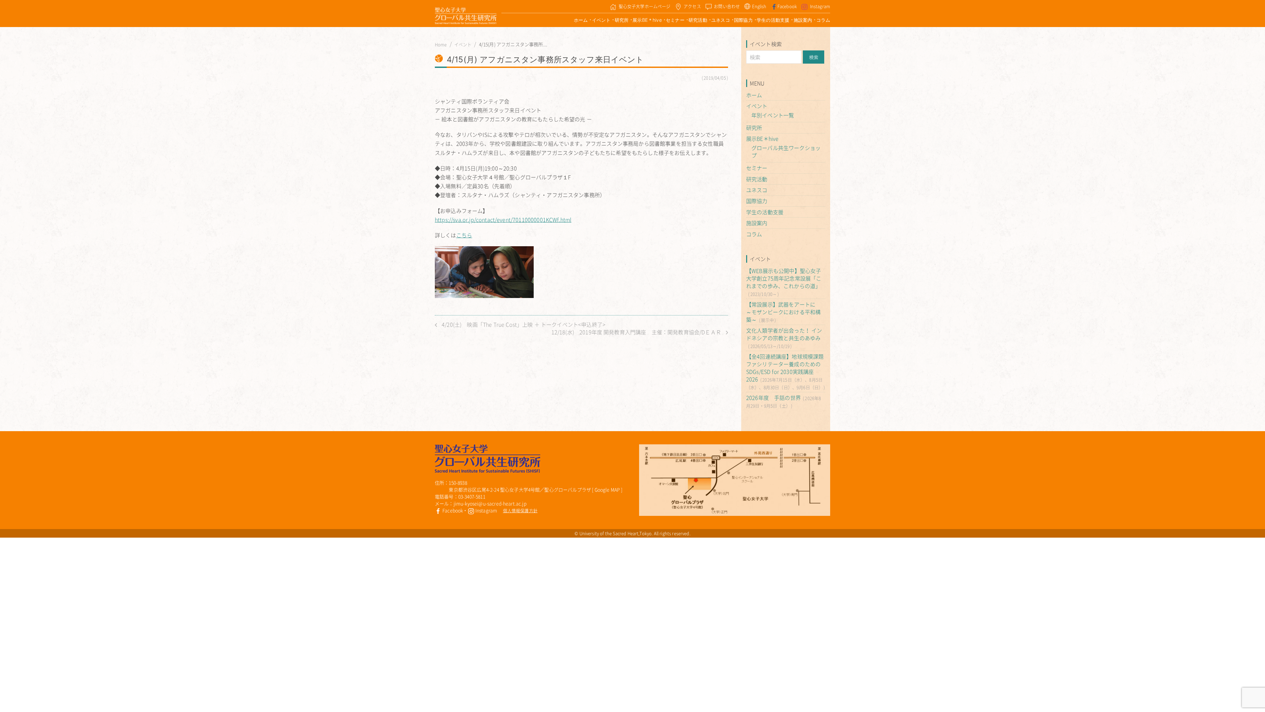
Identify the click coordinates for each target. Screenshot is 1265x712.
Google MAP (607, 489)
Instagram (820, 6)
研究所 (622, 20)
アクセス (692, 6)
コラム (823, 20)
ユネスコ (720, 20)
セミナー (675, 20)
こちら (464, 235)
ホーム (581, 20)
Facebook (787, 6)
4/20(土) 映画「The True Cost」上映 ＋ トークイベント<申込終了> (522, 324)
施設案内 (803, 20)
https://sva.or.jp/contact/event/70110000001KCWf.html (503, 219)
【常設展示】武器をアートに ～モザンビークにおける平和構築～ (783, 311)
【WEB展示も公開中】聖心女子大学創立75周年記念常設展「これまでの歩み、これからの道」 (783, 278)
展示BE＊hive (646, 20)
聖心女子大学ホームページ (645, 6)
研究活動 (698, 20)
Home (441, 44)
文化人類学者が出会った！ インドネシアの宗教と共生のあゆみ (784, 334)
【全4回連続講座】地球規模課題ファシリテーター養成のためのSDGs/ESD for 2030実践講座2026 (785, 367)
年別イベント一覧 (772, 115)
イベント (601, 20)
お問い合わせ (727, 6)
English (759, 6)
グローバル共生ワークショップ (786, 151)
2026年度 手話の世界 (773, 397)
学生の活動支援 (773, 20)
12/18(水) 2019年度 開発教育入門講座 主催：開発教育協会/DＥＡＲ (636, 332)
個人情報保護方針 (520, 510)
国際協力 (743, 20)
